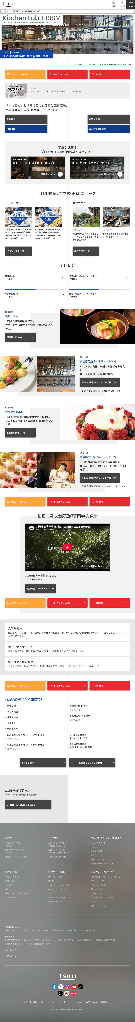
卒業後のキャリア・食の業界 (106, 837)
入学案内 (53, 837)
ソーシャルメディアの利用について (84, 1002)
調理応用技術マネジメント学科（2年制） (83, 278)
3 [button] (63, 59)
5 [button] (79, 59)
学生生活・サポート (58, 872)
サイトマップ (22, 1002)
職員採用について (106, 1002)
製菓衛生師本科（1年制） (12, 295)
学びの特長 (11, 872)
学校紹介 (92, 64)
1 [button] (47, 59)
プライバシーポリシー (48, 1002)
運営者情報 (33, 1002)
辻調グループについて (102, 872)
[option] (67, 35)
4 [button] (71, 59)
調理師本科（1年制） (10, 278)
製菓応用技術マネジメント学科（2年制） (83, 295)
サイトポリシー (63, 1002)
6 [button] (87, 59)
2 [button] (55, 59)
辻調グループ (80, 64)
